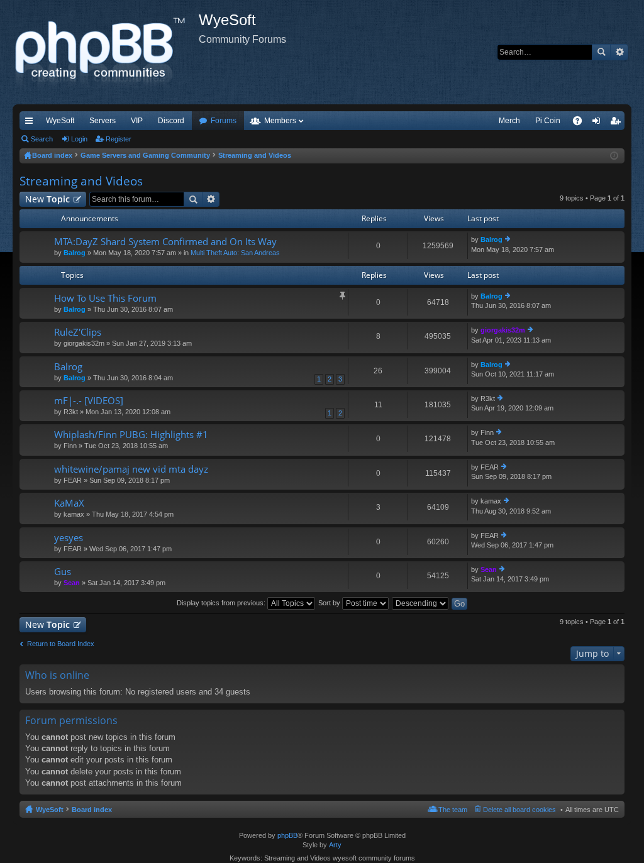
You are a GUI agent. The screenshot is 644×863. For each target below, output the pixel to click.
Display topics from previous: (222, 603)
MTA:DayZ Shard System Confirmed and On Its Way (165, 242)
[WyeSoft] (106, 52)
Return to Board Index (60, 643)
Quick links (31, 123)
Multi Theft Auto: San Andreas (235, 252)
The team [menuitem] (452, 809)
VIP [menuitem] (137, 120)
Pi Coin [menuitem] (547, 120)
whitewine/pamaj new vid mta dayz (131, 469)
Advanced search (619, 52)
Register (118, 139)
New (47, 199)
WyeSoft (60, 120)
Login (79, 139)
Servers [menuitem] (102, 120)
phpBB (287, 835)
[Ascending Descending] (421, 603)
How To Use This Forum (105, 298)
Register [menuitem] (618, 123)
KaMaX (69, 503)
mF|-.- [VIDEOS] (88, 401)
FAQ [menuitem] (581, 123)
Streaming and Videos (81, 181)
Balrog (75, 252)
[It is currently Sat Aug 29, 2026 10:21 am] (614, 156)
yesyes (68, 538)
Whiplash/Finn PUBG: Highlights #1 (131, 435)
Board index (92, 809)
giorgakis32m (502, 330)
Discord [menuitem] (171, 120)
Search (601, 52)
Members (280, 120)
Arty (335, 845)
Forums (223, 120)
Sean (72, 582)
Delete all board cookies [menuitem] (519, 809)
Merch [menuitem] (509, 120)
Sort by (330, 603)
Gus (62, 572)
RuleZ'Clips (77, 332)
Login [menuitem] (599, 123)
